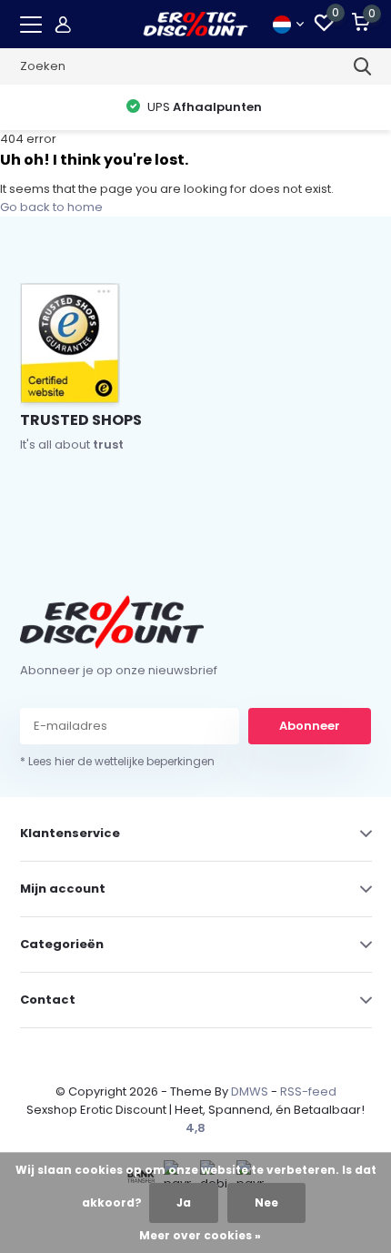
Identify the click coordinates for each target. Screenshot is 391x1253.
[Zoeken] (363, 66)
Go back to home (51, 207)
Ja (183, 1202)
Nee (266, 1202)
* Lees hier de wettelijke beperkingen (117, 761)
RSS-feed (308, 1091)
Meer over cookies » (200, 1235)
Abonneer (309, 725)
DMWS (249, 1091)
